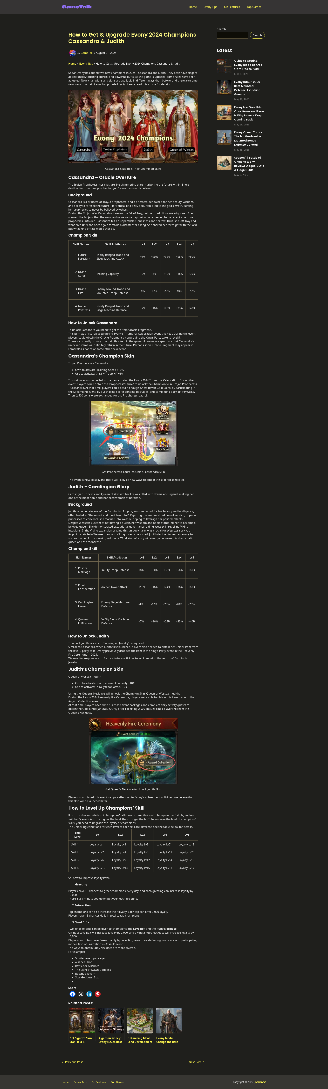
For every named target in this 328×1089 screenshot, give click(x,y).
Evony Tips (210, 7)
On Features (232, 7)
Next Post (197, 1062)
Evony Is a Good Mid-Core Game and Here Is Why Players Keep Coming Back (249, 113)
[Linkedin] (89, 994)
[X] (81, 994)
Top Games (254, 7)
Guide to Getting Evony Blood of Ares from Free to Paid (248, 65)
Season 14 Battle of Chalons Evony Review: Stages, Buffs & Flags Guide (249, 164)
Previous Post (72, 1062)
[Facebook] (72, 994)
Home (193, 7)
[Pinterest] (97, 994)
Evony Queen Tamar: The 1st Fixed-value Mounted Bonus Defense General (248, 138)
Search (221, 29)
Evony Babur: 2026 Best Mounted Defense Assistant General (247, 88)
